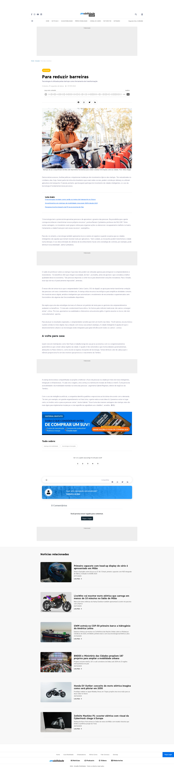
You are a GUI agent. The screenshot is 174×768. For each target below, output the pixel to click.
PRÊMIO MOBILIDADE (81, 21)
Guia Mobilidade (68, 754)
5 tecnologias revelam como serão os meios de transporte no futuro (70, 199)
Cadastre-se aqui (73, 494)
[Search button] (136, 14)
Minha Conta (93, 754)
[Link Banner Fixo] (87, 423)
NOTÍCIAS (55, 21)
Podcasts (90, 761)
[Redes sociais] (31, 14)
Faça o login (87, 518)
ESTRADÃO (117, 21)
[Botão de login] (142, 14)
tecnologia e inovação (69, 446)
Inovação (37, 61)
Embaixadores (81, 754)
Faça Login (168, 754)
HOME (47, 21)
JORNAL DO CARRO (95, 21)
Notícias (76, 761)
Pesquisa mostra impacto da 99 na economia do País (64, 207)
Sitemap (115, 754)
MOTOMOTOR (107, 21)
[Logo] (88, 14)
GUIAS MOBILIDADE (67, 21)
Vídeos (103, 761)
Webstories (118, 761)
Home (32, 61)
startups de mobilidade (51, 446)
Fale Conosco (105, 754)
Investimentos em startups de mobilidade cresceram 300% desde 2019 (71, 203)
